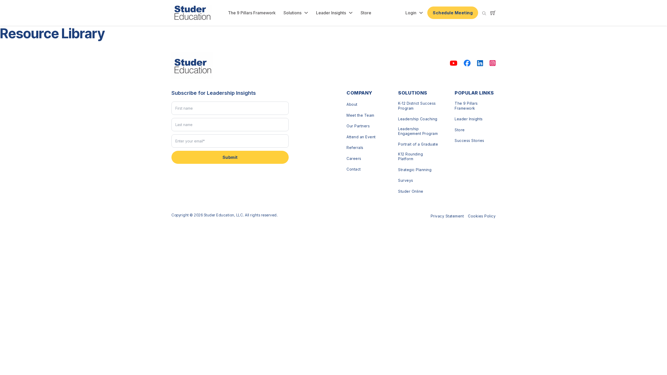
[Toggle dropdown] (306, 13)
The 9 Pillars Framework (252, 13)
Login (410, 13)
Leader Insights (331, 13)
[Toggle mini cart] (493, 12)
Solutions (292, 13)
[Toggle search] (484, 13)
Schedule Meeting (453, 12)
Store (366, 13)
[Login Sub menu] (421, 13)
